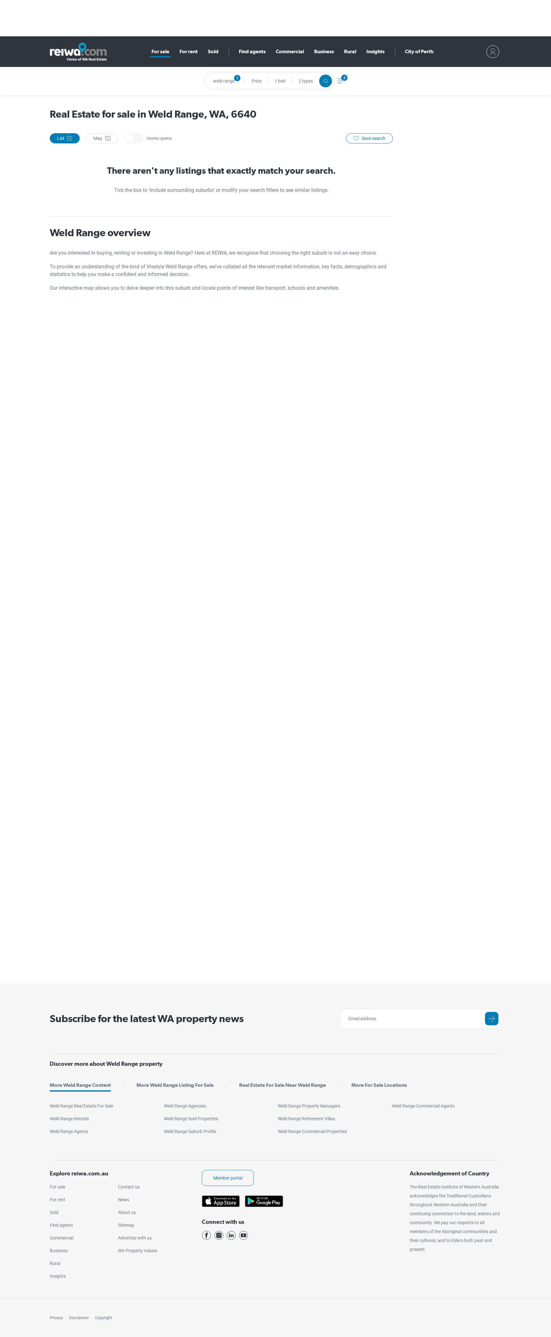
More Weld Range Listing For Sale (175, 1085)
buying (104, 253)
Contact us (129, 1186)
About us (127, 1212)
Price (256, 81)
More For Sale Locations (379, 1085)
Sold (213, 51)
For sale (160, 51)
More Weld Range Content (80, 1085)
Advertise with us (135, 1237)
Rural (350, 51)
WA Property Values (137, 1250)
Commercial (290, 51)
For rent (189, 51)
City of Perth (419, 51)
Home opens (133, 138)
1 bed (280, 81)
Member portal (227, 1178)
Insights (375, 51)
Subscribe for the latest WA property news (147, 1018)
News (123, 1199)
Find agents (252, 51)
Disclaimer (79, 1317)
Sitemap (126, 1225)
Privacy (56, 1317)
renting (122, 253)
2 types (305, 81)
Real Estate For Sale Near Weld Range (282, 1085)
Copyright (103, 1317)
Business (324, 51)
